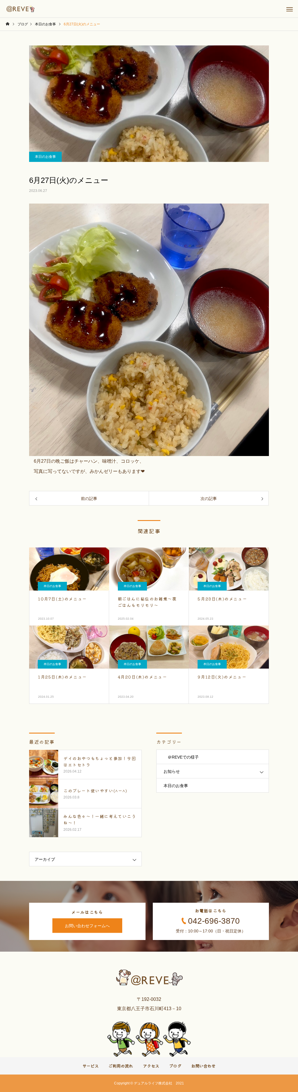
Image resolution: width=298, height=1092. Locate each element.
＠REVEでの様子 (181, 757)
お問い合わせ (203, 1066)
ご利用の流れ (121, 1066)
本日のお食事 (45, 157)
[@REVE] (21, 9)
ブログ (175, 1066)
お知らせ (172, 771)
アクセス (151, 1066)
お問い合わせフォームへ (87, 925)
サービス (90, 1066)
